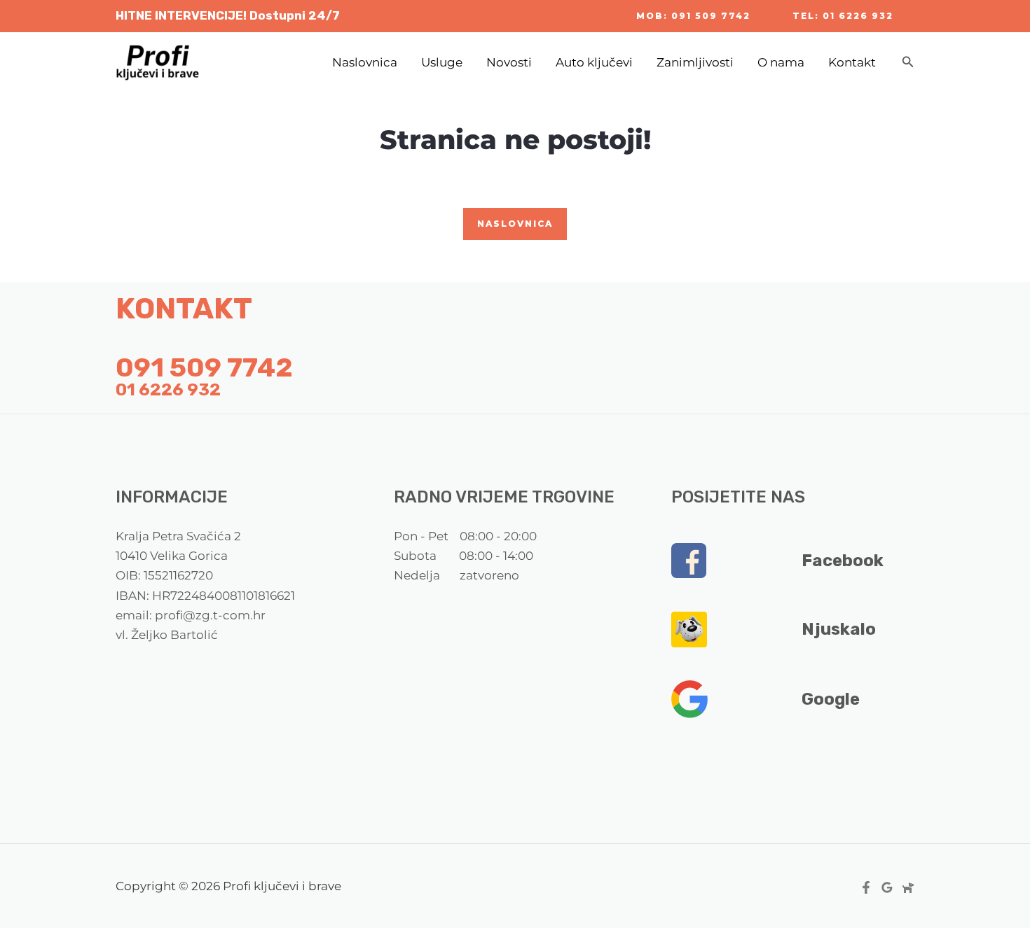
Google (831, 699)
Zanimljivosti (695, 62)
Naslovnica (364, 62)
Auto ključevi (594, 62)
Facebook (843, 560)
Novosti (509, 62)
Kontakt (852, 62)
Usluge (441, 62)
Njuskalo (839, 629)
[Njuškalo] (908, 887)
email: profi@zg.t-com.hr (191, 615)
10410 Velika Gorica (172, 556)
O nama (780, 62)
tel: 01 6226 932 (842, 15)
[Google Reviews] (887, 887)
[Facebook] (866, 887)
